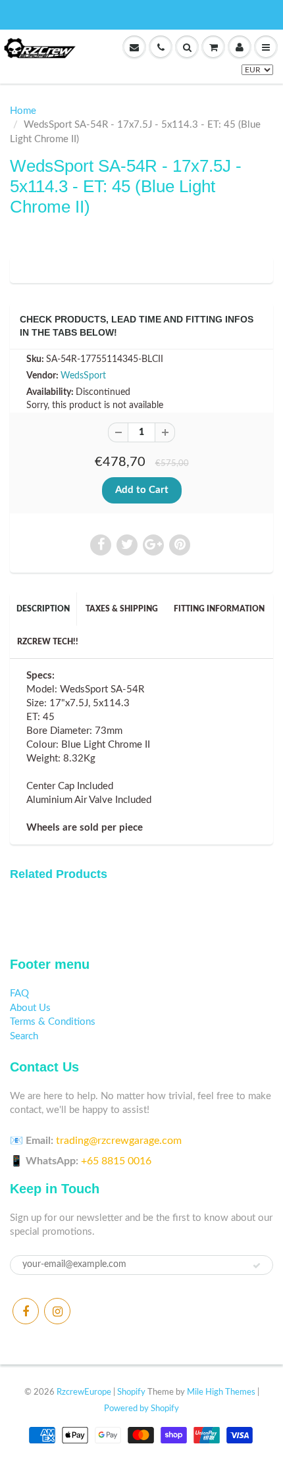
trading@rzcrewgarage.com (119, 1140)
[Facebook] (26, 1311)
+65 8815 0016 (116, 1161)
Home (23, 111)
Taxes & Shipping (122, 609)
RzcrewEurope (84, 1392)
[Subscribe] (256, 1265)
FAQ (19, 993)
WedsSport (83, 375)
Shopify (131, 1392)
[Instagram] (57, 1311)
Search (24, 1036)
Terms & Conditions (52, 1022)
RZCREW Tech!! (47, 642)
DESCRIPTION (43, 609)
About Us (30, 1008)
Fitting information (219, 609)
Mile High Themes (221, 1392)
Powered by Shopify (141, 1409)
